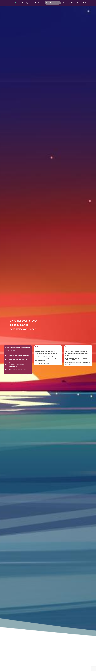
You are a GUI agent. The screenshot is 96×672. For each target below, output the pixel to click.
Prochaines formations (52, 3)
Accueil (17, 3)
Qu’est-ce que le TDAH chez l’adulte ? (45, 351)
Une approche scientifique (42, 363)
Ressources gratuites (69, 3)
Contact (85, 3)
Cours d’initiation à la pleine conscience (76, 351)
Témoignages (38, 3)
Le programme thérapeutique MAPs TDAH (46, 353)
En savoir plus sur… (27, 3)
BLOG (78, 3)
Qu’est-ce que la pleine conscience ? (44, 356)
